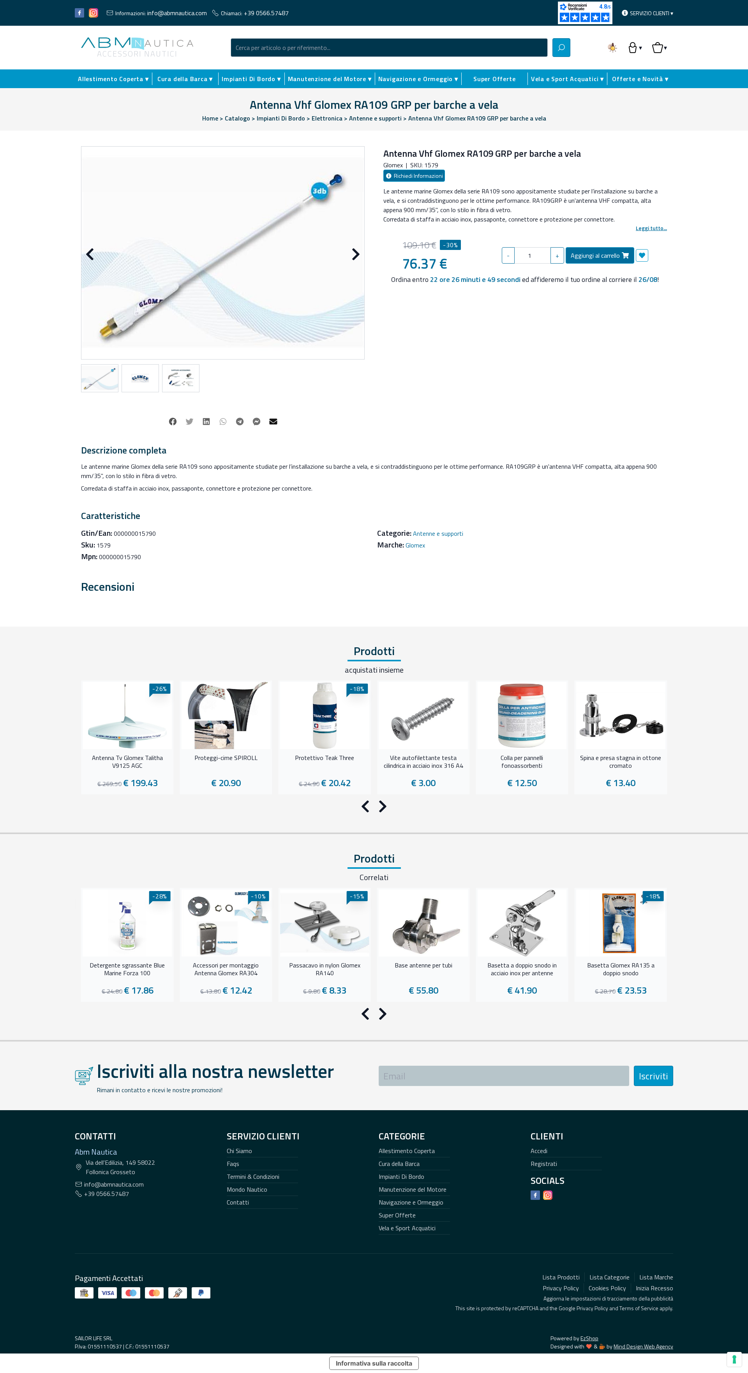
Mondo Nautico (247, 1189)
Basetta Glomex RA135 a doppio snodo (620, 969)
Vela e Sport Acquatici (407, 1228)
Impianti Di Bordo (401, 1176)
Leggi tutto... (651, 228)
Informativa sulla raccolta (374, 1363)
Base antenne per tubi (423, 965)
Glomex (415, 545)
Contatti (238, 1202)
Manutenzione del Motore (412, 1189)
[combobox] (389, 47)
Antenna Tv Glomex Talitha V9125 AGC (127, 762)
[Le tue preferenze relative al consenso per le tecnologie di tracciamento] (734, 1359)
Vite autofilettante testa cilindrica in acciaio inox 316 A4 (423, 762)
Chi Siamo (239, 1150)
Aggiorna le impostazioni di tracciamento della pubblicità (608, 1298)
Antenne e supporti (438, 533)
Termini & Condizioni (253, 1176)
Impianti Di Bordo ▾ (251, 78)
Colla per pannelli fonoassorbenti (522, 762)
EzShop (589, 1338)
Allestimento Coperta (407, 1150)
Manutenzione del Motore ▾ (330, 78)
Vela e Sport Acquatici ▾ (567, 78)
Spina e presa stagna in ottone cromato (620, 762)
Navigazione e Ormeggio (411, 1202)
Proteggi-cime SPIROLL (226, 758)
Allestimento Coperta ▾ (113, 78)
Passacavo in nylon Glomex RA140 (324, 969)
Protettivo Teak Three (324, 758)
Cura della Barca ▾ (185, 78)
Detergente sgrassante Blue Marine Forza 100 (127, 969)
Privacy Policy (592, 1308)
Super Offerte (494, 78)
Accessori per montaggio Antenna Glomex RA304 (226, 969)
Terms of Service (638, 1308)
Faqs (233, 1163)
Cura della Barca (399, 1163)
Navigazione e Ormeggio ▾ (418, 78)
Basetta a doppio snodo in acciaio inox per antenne (522, 969)
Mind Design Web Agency (643, 1346)
